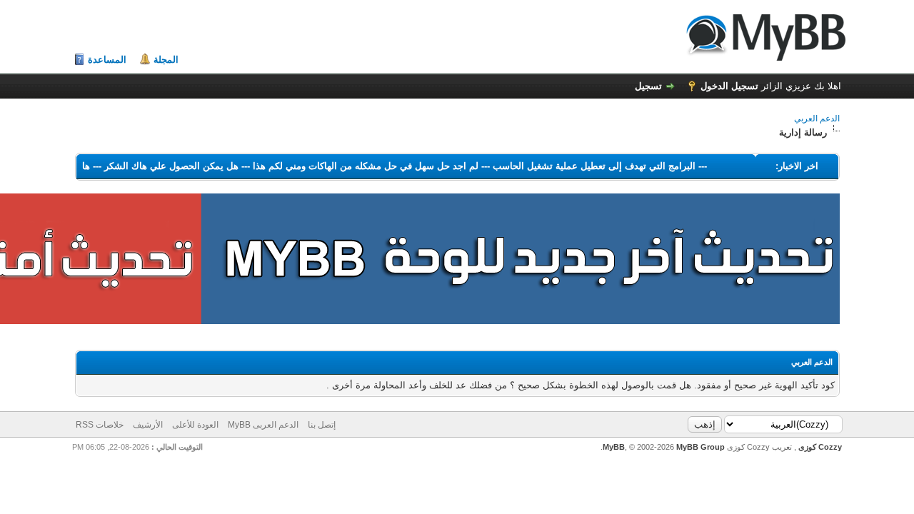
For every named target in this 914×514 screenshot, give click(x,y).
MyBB (614, 447)
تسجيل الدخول (729, 86)
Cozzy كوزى (819, 447)
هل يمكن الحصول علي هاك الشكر (166, 166)
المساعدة (107, 59)
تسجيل (648, 86)
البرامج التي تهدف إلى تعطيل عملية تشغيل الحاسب (589, 166)
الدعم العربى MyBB (263, 425)
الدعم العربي (817, 119)
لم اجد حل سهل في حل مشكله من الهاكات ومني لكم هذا (360, 166)
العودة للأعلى (195, 425)
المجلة (166, 59)
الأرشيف (148, 425)
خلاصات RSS (100, 425)
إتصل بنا (322, 425)
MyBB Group (700, 447)
